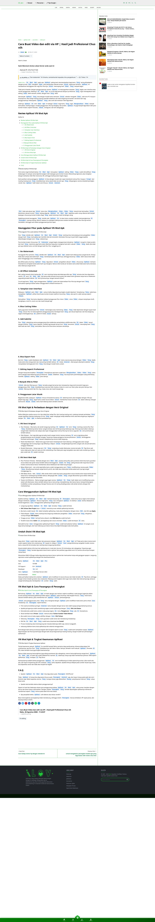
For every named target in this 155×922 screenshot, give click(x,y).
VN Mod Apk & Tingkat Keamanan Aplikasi (33, 163)
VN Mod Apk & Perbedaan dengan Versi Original (35, 148)
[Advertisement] (57, 24)
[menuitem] (29, 3)
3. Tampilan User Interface (31, 130)
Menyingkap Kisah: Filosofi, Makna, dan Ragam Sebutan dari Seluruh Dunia (120, 60)
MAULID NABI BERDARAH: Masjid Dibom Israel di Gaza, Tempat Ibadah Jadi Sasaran (120, 19)
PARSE (86, 7)
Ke (36, 278)
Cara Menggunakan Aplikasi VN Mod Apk (33, 155)
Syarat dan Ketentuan (72, 788)
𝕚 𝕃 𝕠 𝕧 (20, 3)
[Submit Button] (127, 779)
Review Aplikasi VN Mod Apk (29, 120)
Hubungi (68, 774)
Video (40, 84)
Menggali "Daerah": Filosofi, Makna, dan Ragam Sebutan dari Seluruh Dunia (120, 68)
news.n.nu (21, 82)
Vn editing (23, 718)
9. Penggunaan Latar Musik (31, 145)
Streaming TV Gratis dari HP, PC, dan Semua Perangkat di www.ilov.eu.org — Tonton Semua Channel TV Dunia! (120, 28)
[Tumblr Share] (32, 703)
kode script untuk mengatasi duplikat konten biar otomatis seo (121, 85)
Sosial (49, 314)
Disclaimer (69, 781)
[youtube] (124, 3)
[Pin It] (26, 703)
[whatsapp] (126, 3)
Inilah (55, 235)
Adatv (22, 52)
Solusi (55, 104)
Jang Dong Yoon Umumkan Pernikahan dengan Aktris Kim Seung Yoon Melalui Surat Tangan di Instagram (120, 37)
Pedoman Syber (70, 783)
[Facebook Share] (19, 703)
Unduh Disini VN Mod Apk (29, 158)
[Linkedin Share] (29, 703)
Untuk (66, 84)
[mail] (129, 3)
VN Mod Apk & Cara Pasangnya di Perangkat (34, 160)
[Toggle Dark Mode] (132, 3)
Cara (31, 503)
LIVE (56, 7)
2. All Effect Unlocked (29, 127)
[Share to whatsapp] (35, 703)
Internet (67, 362)
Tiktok (41, 107)
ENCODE (99, 7)
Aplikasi (47, 82)
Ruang (69, 679)
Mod (31, 82)
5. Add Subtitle (27, 135)
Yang (78, 82)
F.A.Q (22, 165)
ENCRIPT (92, 7)
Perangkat (22, 220)
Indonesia (45, 242)
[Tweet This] (22, 703)
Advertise (68, 776)
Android (57, 183)
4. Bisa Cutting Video (29, 132)
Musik (28, 401)
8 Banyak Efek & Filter (30, 143)
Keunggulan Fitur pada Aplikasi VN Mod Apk (34, 123)
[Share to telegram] (39, 703)
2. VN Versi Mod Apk (29, 152)
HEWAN (74, 7)
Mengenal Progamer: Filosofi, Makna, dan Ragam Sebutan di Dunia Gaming (121, 52)
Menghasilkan (78, 104)
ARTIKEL (61, 7)
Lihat (79, 501)
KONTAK (68, 7)
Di (91, 218)
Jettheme (68, 778)
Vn (27, 82)
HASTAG (80, 7)
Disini (34, 574)
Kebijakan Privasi (71, 786)
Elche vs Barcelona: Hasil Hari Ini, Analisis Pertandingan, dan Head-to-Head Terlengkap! (120, 44)
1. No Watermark (28, 125)
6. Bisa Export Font (29, 138)
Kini (20, 211)
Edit (29, 84)
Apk (35, 82)
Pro (46, 561)
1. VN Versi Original (29, 150)
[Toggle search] (135, 2)
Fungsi (89, 179)
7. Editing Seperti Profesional (32, 140)
